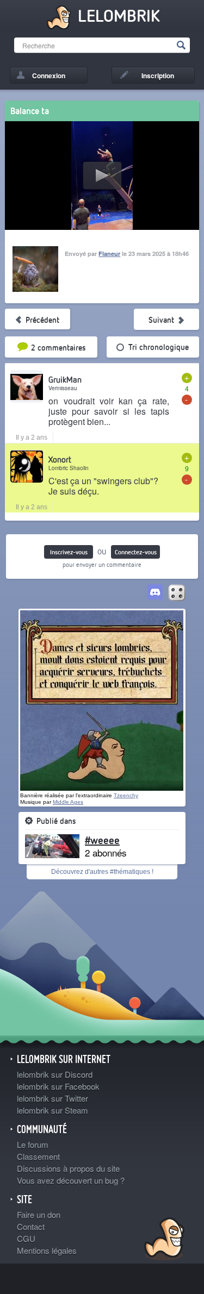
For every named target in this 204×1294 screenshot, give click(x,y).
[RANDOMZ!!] (177, 593)
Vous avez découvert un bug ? (71, 1180)
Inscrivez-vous (69, 552)
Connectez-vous (136, 552)
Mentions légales (47, 1250)
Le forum (32, 1144)
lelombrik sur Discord (54, 1074)
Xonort (59, 459)
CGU (26, 1238)
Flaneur (109, 253)
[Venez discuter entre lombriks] (155, 593)
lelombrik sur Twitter (52, 1098)
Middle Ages (68, 802)
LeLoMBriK (163, 1240)
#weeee (102, 839)
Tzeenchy (126, 795)
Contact (31, 1226)
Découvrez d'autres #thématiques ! (102, 872)
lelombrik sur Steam (52, 1110)
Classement (38, 1156)
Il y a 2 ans (31, 437)
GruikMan (65, 379)
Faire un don (38, 1214)
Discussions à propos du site (68, 1168)
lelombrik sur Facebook (58, 1086)
